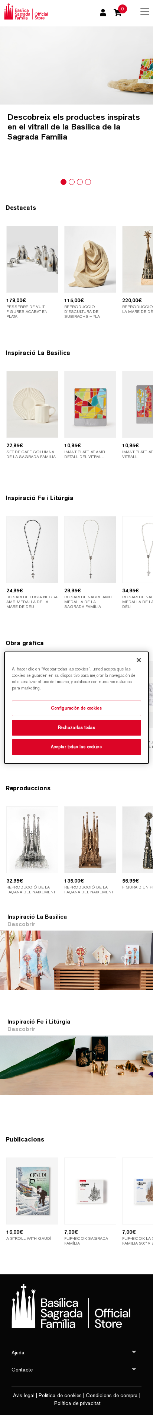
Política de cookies (60, 1395)
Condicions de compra (112, 1395)
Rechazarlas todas (76, 727)
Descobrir (21, 924)
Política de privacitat (77, 1403)
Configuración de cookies (76, 708)
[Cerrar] (139, 660)
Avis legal (24, 1395)
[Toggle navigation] (144, 11)
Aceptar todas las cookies (76, 746)
